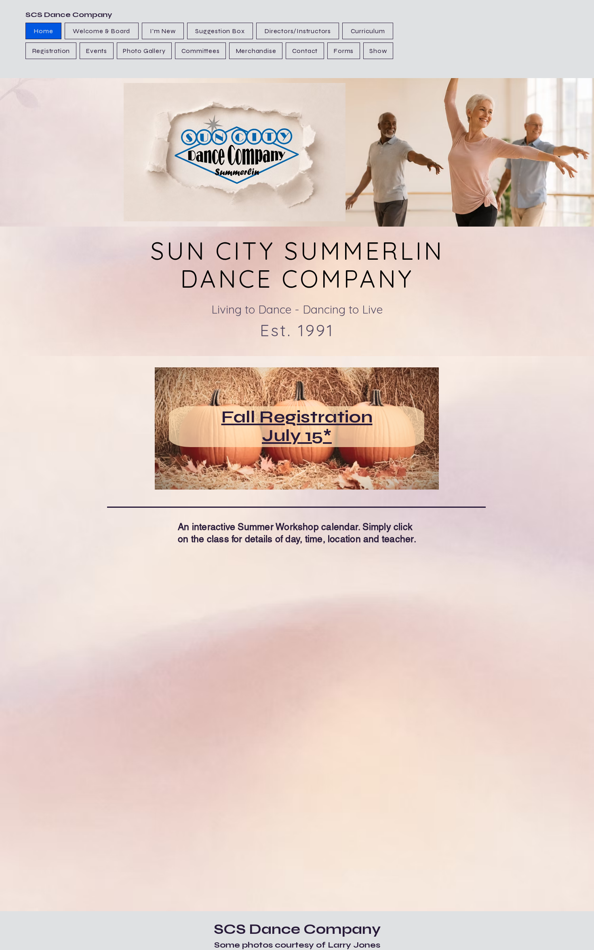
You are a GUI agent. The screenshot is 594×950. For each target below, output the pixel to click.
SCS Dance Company (68, 14)
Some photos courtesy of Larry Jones (297, 945)
